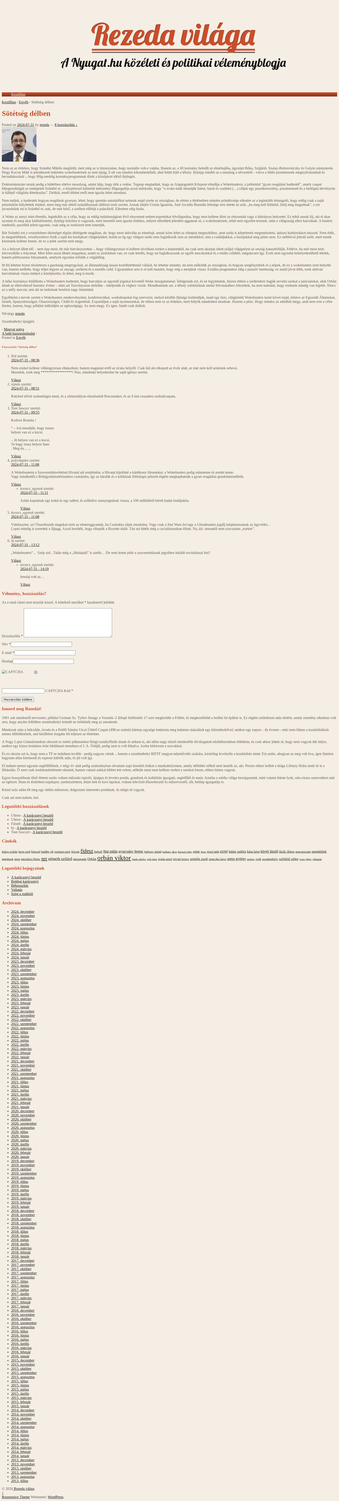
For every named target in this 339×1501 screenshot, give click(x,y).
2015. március (21, 1398)
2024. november (23, 916)
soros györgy (236, 859)
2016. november (23, 1315)
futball (98, 851)
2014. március (21, 1448)
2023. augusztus (23, 978)
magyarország (303, 851)
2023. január (20, 1007)
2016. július (19, 1331)
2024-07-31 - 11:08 (25, 464)
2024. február (21, 953)
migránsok (7, 859)
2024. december (22, 912)
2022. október (21, 1020)
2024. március (21, 949)
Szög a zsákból (22, 894)
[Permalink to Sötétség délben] (19, 160)
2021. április (20, 1094)
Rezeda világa (23, 1489)
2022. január (20, 1057)
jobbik (196, 851)
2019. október (21, 1169)
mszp (17, 859)
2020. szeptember (24, 1123)
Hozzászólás (12, 636)
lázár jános (286, 851)
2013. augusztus (23, 1477)
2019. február (21, 1202)
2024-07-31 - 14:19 (34, 569)
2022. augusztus (23, 1028)
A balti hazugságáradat (18, 333)
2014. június (20, 1435)
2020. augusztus (23, 1128)
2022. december (22, 1011)
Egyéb (23, 102)
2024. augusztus (23, 928)
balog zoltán (10, 851)
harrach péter (185, 851)
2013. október (21, 1468)
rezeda (44, 125)
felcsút (75, 851)
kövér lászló (269, 851)
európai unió (62, 851)
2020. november (23, 1115)
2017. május (20, 1290)
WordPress (55, 1497)
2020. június (20, 1136)
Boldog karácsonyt (25, 881)
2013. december (22, 1460)
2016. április (20, 1344)
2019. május (20, 1190)
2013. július (19, 1481)
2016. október (21, 1319)
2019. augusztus (23, 1177)
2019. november (23, 1165)
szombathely (270, 859)
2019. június (20, 1186)
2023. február (21, 1003)
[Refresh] (36, 672)
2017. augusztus (23, 1277)
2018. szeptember (24, 1223)
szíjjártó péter (288, 859)
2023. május (20, 991)
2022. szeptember (24, 1024)
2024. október (21, 920)
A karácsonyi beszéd (38, 815)
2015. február (21, 1402)
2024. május (20, 941)
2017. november (23, 1265)
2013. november (23, 1464)
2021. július (19, 1082)
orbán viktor (114, 857)
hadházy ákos (169, 851)
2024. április (20, 945)
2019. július (19, 1182)
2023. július (19, 982)
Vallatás (16, 890)
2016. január (20, 1356)
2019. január (20, 1207)
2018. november (23, 1215)
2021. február (21, 1103)
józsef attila (213, 851)
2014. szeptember (24, 1423)
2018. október (21, 1219)
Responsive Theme (16, 1497)
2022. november (23, 1015)
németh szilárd (60, 859)
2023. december (22, 961)
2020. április (20, 1144)
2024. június (20, 937)
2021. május (20, 1090)
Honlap (7, 661)
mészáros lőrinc (30, 859)
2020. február (21, 1153)
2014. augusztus (23, 1427)
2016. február (21, 1352)
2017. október (21, 1269)
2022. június (20, 1036)
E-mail (7, 653)
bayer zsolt (24, 851)
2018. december (22, 1211)
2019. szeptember (24, 1173)
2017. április (20, 1294)
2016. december (22, 1310)
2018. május (20, 1240)
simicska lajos (217, 859)
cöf (52, 851)
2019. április (20, 1194)
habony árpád (152, 851)
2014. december (22, 1410)
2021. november (23, 1065)
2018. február (21, 1252)
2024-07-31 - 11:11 (34, 493)
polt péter (152, 859)
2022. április (20, 1045)
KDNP (224, 851)
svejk (258, 859)
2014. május (20, 1439)
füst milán (110, 851)
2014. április (20, 1443)
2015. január (20, 1406)
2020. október (21, 1119)
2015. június (20, 1385)
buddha (45, 851)
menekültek (319, 851)
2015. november (23, 1364)
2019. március (21, 1198)
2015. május (20, 1389)
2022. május (20, 1040)
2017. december (22, 1261)
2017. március (21, 1298)
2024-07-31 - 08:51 (25, 388)
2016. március (21, 1348)
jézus (203, 851)
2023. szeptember (24, 974)
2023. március (21, 999)
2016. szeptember (24, 1323)
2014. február (21, 1452)
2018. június (20, 1236)
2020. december (22, 1111)
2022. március (21, 1049)
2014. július (19, 1431)
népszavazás (79, 859)
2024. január (20, 957)
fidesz (86, 851)
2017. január (20, 1306)
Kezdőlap (18, 94)
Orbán (91, 859)
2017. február (21, 1302)
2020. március (21, 1148)
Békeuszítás (19, 885)
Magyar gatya (14, 329)
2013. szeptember (24, 1472)
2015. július (19, 1381)
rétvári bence (181, 859)
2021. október (21, 1069)
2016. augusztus (23, 1327)
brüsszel (35, 851)
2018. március (21, 1248)
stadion (251, 859)
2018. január (20, 1256)
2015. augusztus (23, 1377)
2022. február (21, 1053)
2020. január (20, 1157)
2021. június (20, 1086)
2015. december (22, 1360)
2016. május (20, 1340)
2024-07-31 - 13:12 (25, 545)
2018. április (20, 1244)
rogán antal (165, 859)
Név (5, 644)
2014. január (20, 1456)
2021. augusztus (23, 1078)
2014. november (23, 1414)
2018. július (19, 1231)
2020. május (20, 1140)
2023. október (21, 970)
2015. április (20, 1394)
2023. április (20, 995)
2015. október (21, 1369)
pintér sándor (139, 859)
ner (44, 858)
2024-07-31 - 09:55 (25, 412)
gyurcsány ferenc (131, 851)
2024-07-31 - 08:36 (25, 360)
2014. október (21, 1418)
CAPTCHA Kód (57, 691)
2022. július (19, 1032)
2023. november (23, 966)
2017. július (19, 1281)
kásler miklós (237, 851)
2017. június (20, 1285)
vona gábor (305, 859)
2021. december (22, 1061)
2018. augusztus (23, 1227)
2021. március (21, 1099)
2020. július (19, 1132)
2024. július (19, 932)
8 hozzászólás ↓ (66, 125)
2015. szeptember (24, 1373)
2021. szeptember (24, 1074)
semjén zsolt (199, 859)
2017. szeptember (24, 1273)
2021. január (20, 1107)
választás (317, 859)
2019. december (22, 1161)
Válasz (16, 380)
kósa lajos (253, 851)
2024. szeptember (24, 924)
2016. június (20, 1335)
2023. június (20, 986)
